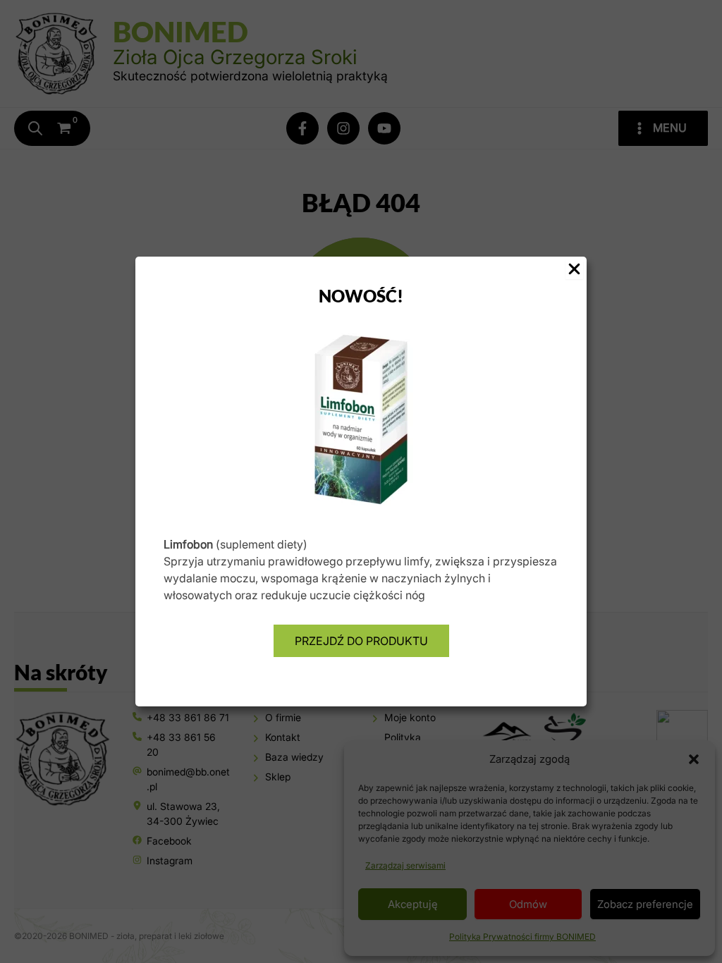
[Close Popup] (574, 269)
